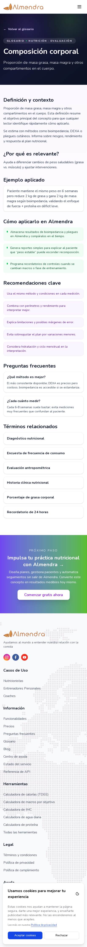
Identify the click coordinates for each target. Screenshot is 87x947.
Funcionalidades (15, 718)
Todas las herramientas (20, 832)
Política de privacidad (18, 862)
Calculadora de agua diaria (22, 817)
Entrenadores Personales (22, 688)
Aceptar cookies (25, 935)
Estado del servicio (17, 764)
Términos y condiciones (20, 855)
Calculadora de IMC (17, 809)
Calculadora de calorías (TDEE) (26, 794)
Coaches (9, 696)
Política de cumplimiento (21, 870)
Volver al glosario (21, 29)
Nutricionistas (13, 681)
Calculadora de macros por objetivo (29, 802)
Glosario (9, 741)
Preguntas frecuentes (19, 734)
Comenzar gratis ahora (43, 594)
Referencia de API (16, 771)
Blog (6, 749)
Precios (8, 726)
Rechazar (62, 935)
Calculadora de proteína (20, 824)
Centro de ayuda (15, 756)
